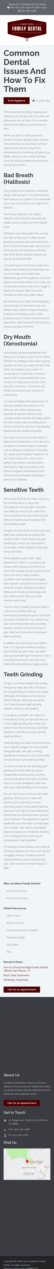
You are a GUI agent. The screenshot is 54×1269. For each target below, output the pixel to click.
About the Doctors (16, 891)
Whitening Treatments (16, 979)
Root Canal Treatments (17, 975)
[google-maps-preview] (27, 1164)
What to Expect (15, 923)
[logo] (27, 28)
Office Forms (13, 915)
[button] (27, 39)
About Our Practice (17, 898)
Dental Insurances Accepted (22, 930)
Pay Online (12, 944)
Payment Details (15, 937)
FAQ (8, 952)
